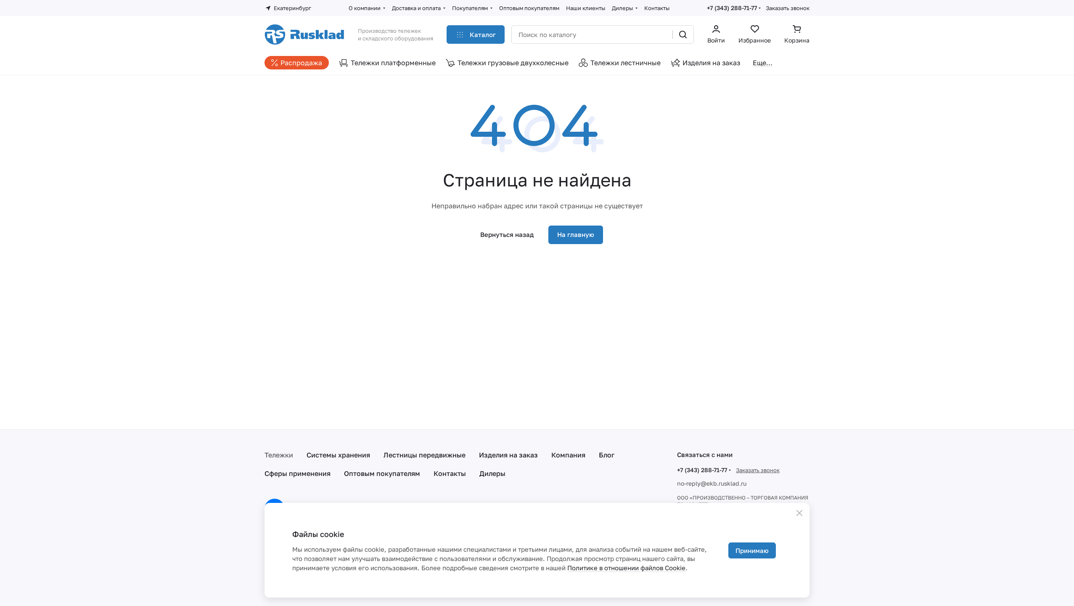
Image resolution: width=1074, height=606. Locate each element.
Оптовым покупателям (382, 473)
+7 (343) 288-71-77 (732, 7)
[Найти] (682, 34)
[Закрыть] (799, 513)
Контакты (450, 473)
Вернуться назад (507, 234)
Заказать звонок (787, 8)
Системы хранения (338, 455)
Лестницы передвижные (425, 455)
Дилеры (492, 473)
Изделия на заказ (508, 455)
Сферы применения (298, 473)
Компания (568, 455)
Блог (606, 455)
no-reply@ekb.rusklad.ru (711, 483)
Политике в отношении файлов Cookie (626, 567)
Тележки (279, 455)
